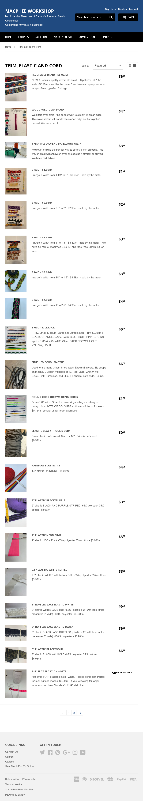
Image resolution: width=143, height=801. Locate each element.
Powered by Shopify (15, 794)
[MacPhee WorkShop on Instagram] (75, 753)
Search (9, 756)
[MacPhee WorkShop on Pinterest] (57, 753)
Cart (130, 17)
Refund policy (12, 779)
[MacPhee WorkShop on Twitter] (42, 753)
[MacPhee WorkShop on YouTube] (83, 753)
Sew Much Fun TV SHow (19, 766)
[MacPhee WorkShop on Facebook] (50, 753)
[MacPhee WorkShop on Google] (66, 753)
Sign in (109, 9)
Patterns (41, 37)
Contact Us (11, 751)
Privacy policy (29, 779)
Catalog (9, 761)
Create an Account (128, 9)
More (106, 37)
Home (8, 37)
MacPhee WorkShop (29, 11)
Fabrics (23, 37)
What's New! (63, 37)
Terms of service (13, 784)
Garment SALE (87, 37)
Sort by (85, 65)
